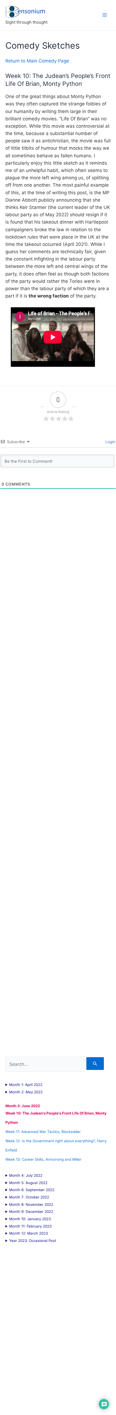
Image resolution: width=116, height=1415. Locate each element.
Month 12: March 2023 (28, 1233)
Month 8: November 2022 (31, 1204)
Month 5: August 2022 (28, 1183)
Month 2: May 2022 (26, 1092)
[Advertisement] (58, 793)
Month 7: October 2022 (29, 1197)
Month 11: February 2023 (30, 1226)
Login (109, 441)
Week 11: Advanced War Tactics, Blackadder (43, 1131)
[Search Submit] (95, 1063)
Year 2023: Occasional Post (32, 1240)
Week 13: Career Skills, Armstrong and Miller (43, 1159)
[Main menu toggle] (105, 15)
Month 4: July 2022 (25, 1175)
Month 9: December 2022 (31, 1211)
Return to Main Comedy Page (37, 61)
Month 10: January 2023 (30, 1219)
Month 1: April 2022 (25, 1084)
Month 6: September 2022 (31, 1190)
